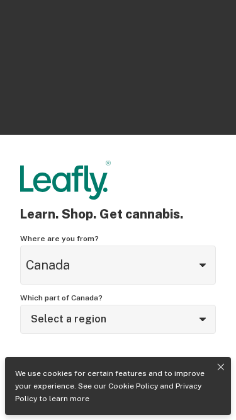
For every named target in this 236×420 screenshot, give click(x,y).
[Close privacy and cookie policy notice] (221, 367)
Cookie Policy (133, 386)
